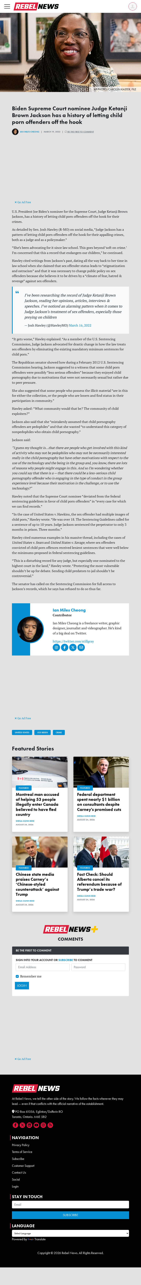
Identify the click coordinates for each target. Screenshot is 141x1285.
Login (15, 1186)
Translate (40, 1239)
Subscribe (18, 1159)
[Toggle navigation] (7, 6)
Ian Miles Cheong (29, 131)
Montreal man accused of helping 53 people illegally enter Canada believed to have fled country (37, 804)
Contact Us (19, 1172)
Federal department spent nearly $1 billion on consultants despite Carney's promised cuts (99, 802)
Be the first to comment (80, 131)
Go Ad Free (24, 202)
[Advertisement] (70, 174)
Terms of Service (22, 1152)
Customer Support (23, 1166)
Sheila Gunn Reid (25, 821)
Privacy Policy (20, 1145)
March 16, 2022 (80, 325)
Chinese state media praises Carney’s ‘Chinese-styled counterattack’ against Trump (37, 884)
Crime (59, 732)
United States (22, 732)
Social (16, 1179)
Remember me (30, 976)
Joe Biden (42, 732)
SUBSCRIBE (65, 960)
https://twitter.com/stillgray (73, 641)
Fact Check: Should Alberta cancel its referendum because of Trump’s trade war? (99, 882)
